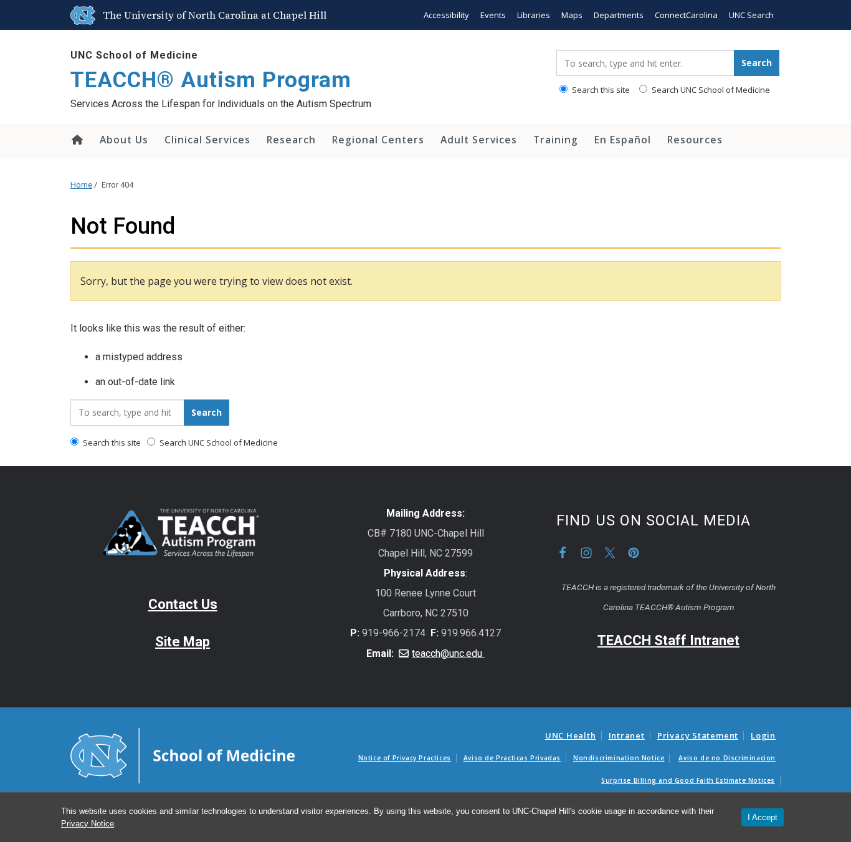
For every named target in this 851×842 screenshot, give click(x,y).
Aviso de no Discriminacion (727, 757)
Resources (695, 139)
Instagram (586, 553)
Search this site (600, 89)
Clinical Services (207, 139)
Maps (571, 15)
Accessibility (446, 15)
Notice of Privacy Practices (404, 757)
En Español (622, 139)
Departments (619, 15)
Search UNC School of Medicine (710, 89)
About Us (124, 139)
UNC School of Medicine (134, 55)
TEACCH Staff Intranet (668, 640)
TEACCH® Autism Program (210, 80)
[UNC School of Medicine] (182, 754)
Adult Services (478, 139)
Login (763, 735)
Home (76, 140)
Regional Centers (378, 139)
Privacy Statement (697, 735)
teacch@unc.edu (448, 653)
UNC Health (570, 735)
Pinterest (633, 553)
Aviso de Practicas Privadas (512, 757)
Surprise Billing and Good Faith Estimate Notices (688, 780)
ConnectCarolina (686, 15)
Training (555, 139)
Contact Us (182, 604)
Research (291, 139)
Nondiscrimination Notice (618, 757)
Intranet (627, 735)
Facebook (562, 553)
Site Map (182, 641)
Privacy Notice (87, 823)
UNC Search (751, 15)
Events (493, 15)
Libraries (533, 15)
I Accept (762, 817)
